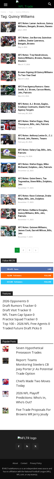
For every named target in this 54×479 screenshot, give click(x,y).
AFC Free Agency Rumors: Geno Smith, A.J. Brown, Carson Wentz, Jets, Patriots (34, 89)
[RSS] (27, 446)
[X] (35, 446)
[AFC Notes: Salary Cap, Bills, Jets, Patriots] (8, 153)
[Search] (50, 4)
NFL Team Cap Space (17, 315)
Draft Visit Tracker (15, 310)
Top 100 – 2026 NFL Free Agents (25, 324)
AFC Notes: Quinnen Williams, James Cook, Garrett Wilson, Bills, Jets (35, 230)
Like (49, 269)
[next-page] (35, 250)
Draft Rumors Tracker (18, 306)
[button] (5, 5)
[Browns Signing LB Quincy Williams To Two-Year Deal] (8, 76)
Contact (24, 463)
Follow (47, 275)
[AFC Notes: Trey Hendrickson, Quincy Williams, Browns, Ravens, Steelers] (8, 58)
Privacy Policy (36, 463)
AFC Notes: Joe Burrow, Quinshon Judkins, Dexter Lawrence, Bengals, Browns (34, 40)
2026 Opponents (14, 301)
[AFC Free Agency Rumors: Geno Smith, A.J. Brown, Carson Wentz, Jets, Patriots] (8, 90)
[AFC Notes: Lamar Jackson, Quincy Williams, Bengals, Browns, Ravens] (8, 27)
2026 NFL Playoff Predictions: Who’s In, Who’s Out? (31, 397)
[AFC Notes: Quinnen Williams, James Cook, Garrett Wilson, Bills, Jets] (8, 231)
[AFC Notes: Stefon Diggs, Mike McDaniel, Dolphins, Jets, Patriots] (8, 168)
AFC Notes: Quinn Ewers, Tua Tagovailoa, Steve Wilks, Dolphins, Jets (35, 181)
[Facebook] (19, 446)
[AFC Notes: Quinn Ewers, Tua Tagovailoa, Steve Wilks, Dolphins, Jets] (8, 182)
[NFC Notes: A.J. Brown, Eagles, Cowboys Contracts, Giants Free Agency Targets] (8, 107)
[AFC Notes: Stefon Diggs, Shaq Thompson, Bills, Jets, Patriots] (8, 125)
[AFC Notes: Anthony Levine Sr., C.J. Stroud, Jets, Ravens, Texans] (8, 139)
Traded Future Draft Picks (21, 328)
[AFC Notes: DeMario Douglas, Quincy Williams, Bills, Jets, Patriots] (8, 214)
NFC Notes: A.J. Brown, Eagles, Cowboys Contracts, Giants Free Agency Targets (34, 107)
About (15, 463)
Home (3, 12)
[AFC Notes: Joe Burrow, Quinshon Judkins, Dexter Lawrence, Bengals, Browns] (8, 41)
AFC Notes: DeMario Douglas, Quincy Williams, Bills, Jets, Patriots (33, 213)
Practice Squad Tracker (19, 319)
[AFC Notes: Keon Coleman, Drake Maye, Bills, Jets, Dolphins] (8, 199)
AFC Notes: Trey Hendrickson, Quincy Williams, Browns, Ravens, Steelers (34, 58)
